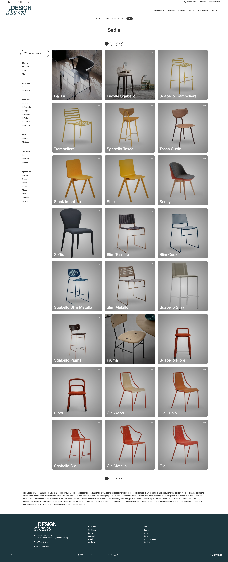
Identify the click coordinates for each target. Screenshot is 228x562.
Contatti (216, 10)
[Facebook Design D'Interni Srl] (6, 554)
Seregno (25, 197)
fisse (24, 155)
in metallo (26, 114)
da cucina (26, 87)
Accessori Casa (150, 539)
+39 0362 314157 (43, 542)
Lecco (24, 183)
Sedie (129, 18)
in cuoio (25, 103)
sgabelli (25, 162)
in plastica (26, 122)
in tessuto (26, 125)
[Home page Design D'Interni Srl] (19, 10)
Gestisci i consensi (123, 555)
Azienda (171, 10)
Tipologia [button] (26, 151)
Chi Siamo (92, 530)
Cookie (111, 555)
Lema (24, 70)
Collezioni (159, 10)
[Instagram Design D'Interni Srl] (10, 554)
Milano (24, 190)
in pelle (25, 118)
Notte (146, 536)
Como (24, 179)
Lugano (25, 186)
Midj (23, 74)
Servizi (181, 10)
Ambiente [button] (26, 83)
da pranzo (26, 91)
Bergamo (25, 175)
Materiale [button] (26, 100)
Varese (25, 201)
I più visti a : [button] (27, 171)
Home (97, 18)
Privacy (103, 555)
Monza (25, 194)
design (25, 138)
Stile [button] (24, 135)
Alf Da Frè (26, 67)
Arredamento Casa (113, 18)
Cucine (146, 530)
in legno (25, 111)
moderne (25, 142)
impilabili (25, 159)
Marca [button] (25, 63)
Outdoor (147, 542)
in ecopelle (26, 107)
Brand (191, 10)
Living (146, 533)
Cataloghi (203, 10)
